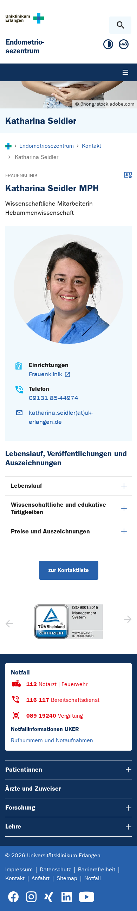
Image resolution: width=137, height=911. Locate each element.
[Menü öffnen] (125, 72)
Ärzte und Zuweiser (33, 788)
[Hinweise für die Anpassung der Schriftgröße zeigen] (124, 45)
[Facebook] (13, 897)
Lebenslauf (26, 486)
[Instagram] (31, 897)
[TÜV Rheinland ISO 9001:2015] (68, 621)
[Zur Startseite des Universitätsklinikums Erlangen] (25, 18)
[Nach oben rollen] (126, 899)
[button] (127, 621)
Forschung (20, 807)
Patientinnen (23, 769)
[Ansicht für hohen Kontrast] (108, 45)
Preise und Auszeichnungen (50, 531)
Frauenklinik (21, 176)
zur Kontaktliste (68, 570)
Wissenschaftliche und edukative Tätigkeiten (58, 508)
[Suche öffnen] (120, 25)
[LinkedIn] (66, 897)
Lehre (13, 826)
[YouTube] (86, 897)
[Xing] (49, 897)
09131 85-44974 (53, 398)
